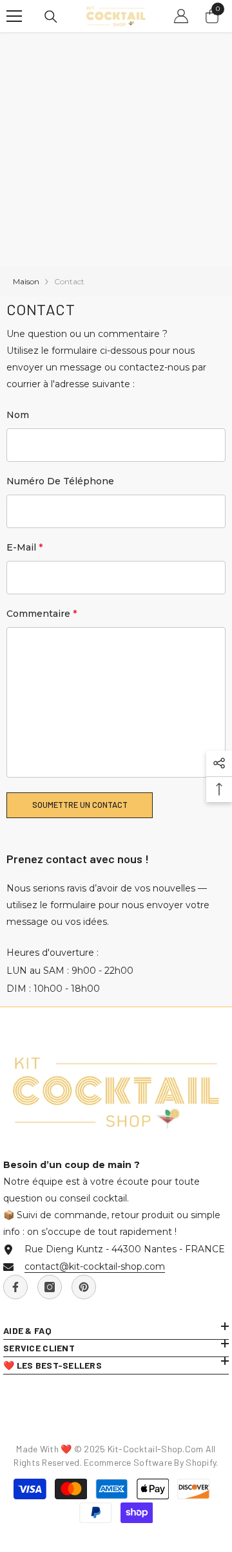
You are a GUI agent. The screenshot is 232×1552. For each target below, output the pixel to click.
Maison (26, 281)
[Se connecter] (181, 16)
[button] (79, 805)
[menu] (14, 16)
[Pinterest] (84, 1287)
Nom (17, 415)
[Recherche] (51, 16)
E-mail (24, 547)
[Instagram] (49, 1287)
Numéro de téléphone (60, 481)
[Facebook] (15, 1287)
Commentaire (41, 613)
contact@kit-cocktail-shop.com (94, 1266)
